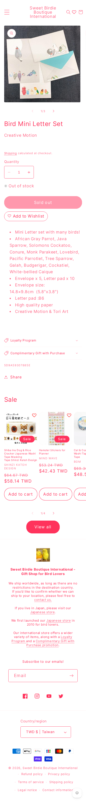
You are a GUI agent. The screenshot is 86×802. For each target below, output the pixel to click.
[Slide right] (53, 111)
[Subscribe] (71, 675)
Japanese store (42, 612)
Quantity (11, 162)
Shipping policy (61, 782)
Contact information (57, 790)
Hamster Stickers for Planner (52, 452)
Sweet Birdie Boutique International (50, 768)
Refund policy (32, 774)
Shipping (10, 153)
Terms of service (31, 782)
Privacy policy (59, 774)
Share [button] (16, 377)
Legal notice (27, 790)
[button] (7, 12)
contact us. (43, 600)
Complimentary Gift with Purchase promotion (50, 643)
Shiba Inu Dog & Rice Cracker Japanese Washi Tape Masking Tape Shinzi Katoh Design (20, 455)
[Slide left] (32, 111)
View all (42, 526)
